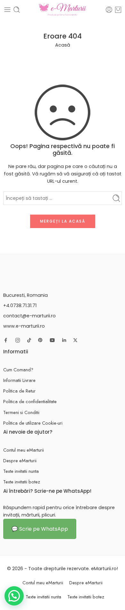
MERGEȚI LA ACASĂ (62, 221)
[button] (14, 596)
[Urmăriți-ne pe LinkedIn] (64, 340)
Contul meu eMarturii (23, 449)
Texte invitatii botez (21, 481)
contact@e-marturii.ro (29, 316)
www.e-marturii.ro (24, 326)
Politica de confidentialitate (30, 401)
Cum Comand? (18, 369)
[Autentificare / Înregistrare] (109, 9)
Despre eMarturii (20, 460)
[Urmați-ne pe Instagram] (18, 340)
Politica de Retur (19, 390)
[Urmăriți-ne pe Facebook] (5, 340)
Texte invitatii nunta (21, 471)
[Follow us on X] (75, 340)
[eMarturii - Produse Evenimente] (62, 9)
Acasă (62, 45)
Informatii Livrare (19, 380)
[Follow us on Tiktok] (29, 340)
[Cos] (118, 9)
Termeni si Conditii (21, 412)
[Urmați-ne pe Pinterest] (40, 340)
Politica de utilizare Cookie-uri (33, 423)
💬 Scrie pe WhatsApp (40, 529)
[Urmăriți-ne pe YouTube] (52, 340)
